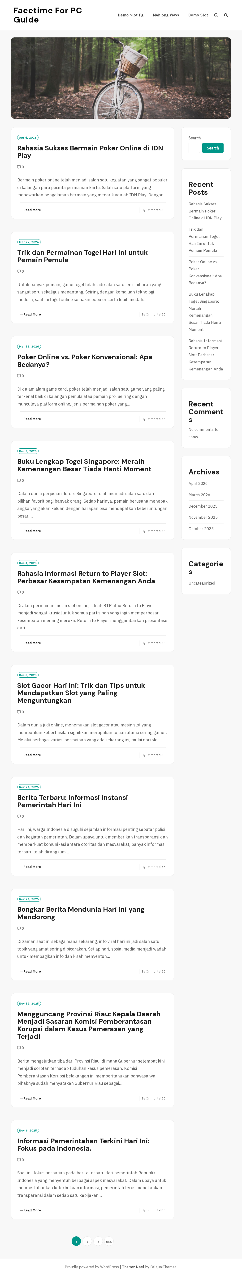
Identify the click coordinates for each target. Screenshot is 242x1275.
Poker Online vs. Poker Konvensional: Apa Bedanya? (84, 360)
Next (109, 1241)
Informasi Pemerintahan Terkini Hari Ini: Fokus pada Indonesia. (83, 1144)
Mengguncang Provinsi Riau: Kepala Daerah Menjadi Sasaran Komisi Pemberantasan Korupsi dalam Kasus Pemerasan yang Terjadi (89, 1025)
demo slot (198, 15)
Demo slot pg (131, 15)
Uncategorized (202, 583)
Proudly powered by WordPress (92, 1267)
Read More (32, 210)
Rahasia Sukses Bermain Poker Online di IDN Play (90, 152)
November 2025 (203, 517)
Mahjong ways (166, 15)
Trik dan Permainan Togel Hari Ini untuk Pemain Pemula (82, 256)
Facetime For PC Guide (47, 15)
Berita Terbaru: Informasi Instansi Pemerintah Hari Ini (72, 801)
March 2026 (199, 494)
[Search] (226, 15)
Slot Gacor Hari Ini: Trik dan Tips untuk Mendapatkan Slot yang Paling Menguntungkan (81, 693)
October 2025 (201, 528)
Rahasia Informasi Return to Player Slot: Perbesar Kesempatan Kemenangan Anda (86, 577)
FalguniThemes (163, 1267)
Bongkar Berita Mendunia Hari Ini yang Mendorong (81, 913)
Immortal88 (156, 210)
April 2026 (198, 483)
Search (195, 137)
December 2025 (203, 506)
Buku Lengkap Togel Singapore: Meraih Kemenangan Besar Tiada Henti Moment (84, 465)
